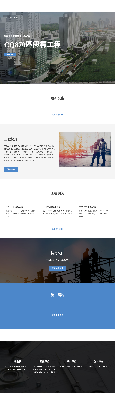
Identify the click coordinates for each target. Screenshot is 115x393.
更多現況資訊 (57, 229)
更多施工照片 (57, 315)
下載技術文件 (57, 268)
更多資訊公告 (57, 115)
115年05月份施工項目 (88, 207)
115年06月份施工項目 (51, 207)
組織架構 (10, 54)
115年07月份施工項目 (14, 207)
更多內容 (11, 169)
